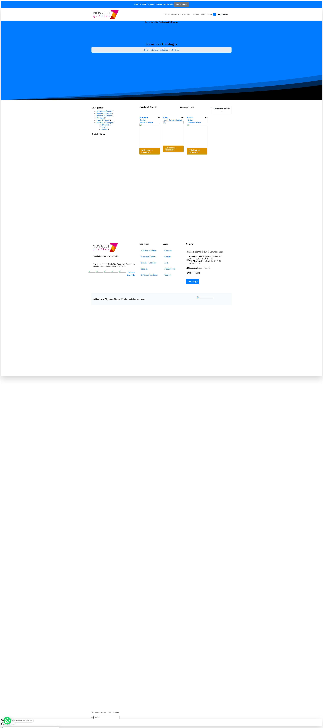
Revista (190, 117)
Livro (165, 117)
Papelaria (100, 118)
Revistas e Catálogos (159, 50)
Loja (146, 50)
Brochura (175, 50)
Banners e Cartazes (104, 113)
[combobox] (222, 110)
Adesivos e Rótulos (104, 111)
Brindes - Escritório (104, 116)
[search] (92, 717)
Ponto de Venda (103, 120)
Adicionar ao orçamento (147, 151)
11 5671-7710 (226, 22)
